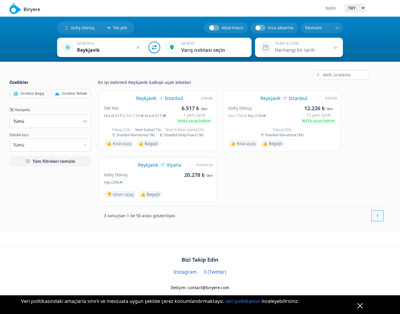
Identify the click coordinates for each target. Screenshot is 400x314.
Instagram (185, 272)
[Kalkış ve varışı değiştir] (154, 47)
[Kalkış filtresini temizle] (138, 47)
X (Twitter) (215, 272)
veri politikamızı (242, 301)
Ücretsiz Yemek (74, 93)
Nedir (330, 8)
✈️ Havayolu (19, 110)
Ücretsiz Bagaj (32, 93)
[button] (105, 47)
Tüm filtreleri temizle (54, 161)
